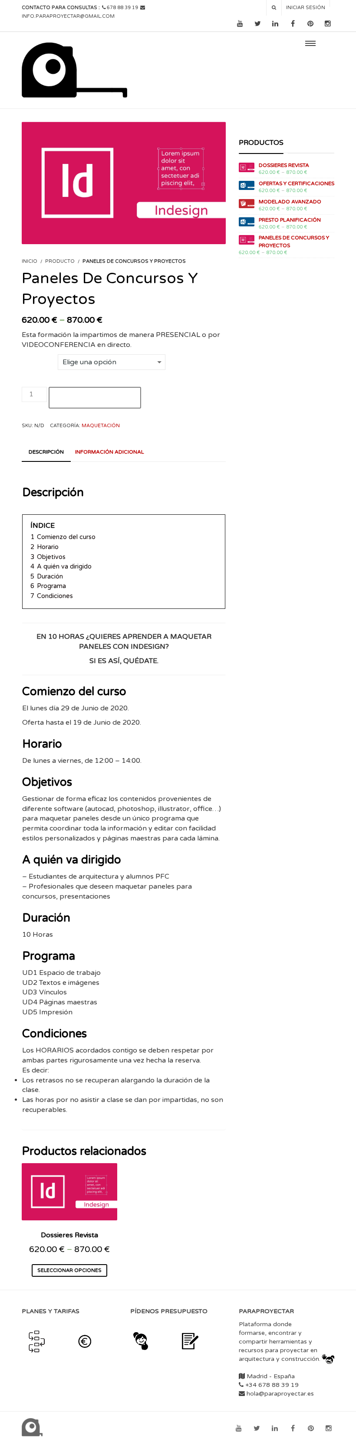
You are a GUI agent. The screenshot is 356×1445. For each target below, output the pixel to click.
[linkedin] (275, 23)
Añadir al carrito (95, 397)
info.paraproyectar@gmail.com (68, 16)
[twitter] (257, 23)
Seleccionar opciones (69, 1270)
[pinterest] (310, 23)
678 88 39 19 (122, 7)
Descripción (46, 452)
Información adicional (109, 452)
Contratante (40, 359)
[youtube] (240, 23)
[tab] (46, 452)
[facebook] (293, 23)
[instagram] (327, 23)
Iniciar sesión (305, 7)
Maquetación (101, 425)
